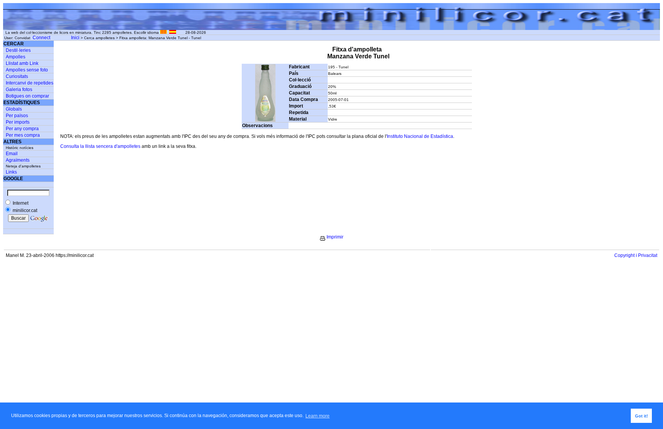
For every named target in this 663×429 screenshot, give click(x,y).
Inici (75, 37)
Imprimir (335, 237)
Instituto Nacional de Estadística (420, 136)
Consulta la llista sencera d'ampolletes (100, 146)
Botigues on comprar (27, 96)
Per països (17, 115)
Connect (41, 37)
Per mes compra (23, 135)
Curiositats (17, 76)
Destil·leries (18, 50)
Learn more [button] (317, 416)
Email (12, 153)
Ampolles (15, 57)
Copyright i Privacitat (635, 255)
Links (11, 172)
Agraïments (18, 160)
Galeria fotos (19, 89)
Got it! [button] (641, 416)
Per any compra (22, 128)
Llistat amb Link (22, 63)
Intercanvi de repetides (29, 83)
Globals (14, 109)
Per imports (18, 122)
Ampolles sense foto (27, 70)
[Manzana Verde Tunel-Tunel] (265, 120)
